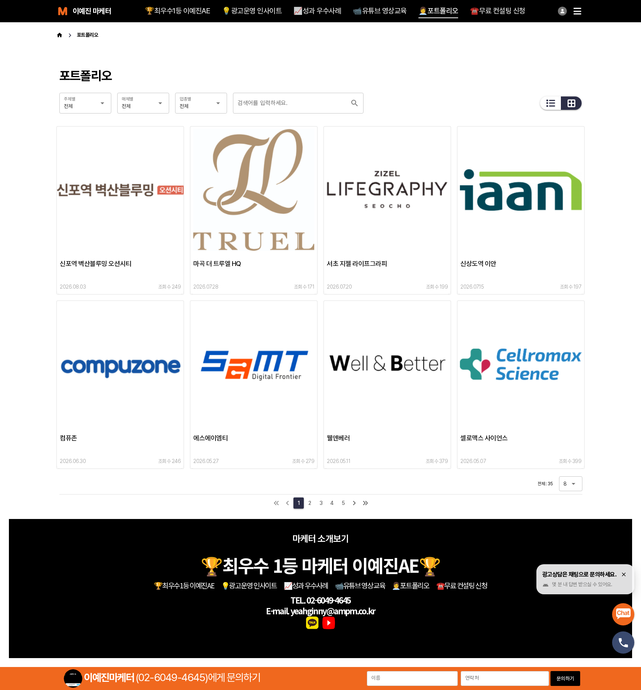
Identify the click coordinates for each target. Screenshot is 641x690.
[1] (276, 503)
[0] (287, 503)
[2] (354, 503)
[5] (365, 503)
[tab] (177, 11)
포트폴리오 (87, 35)
